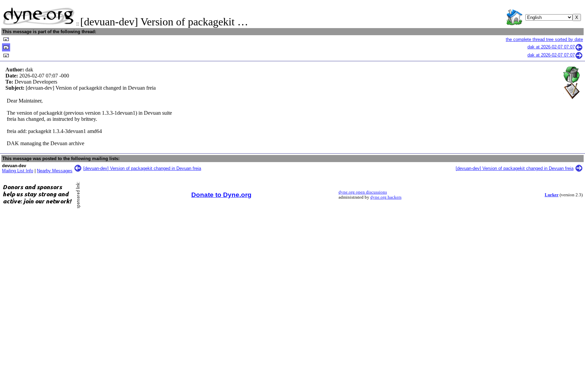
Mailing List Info (17, 170)
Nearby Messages (54, 170)
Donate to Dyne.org (221, 194)
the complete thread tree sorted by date (544, 39)
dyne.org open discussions (363, 192)
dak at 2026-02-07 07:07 (551, 46)
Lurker (552, 195)
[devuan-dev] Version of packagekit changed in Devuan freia (142, 168)
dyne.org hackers (386, 197)
